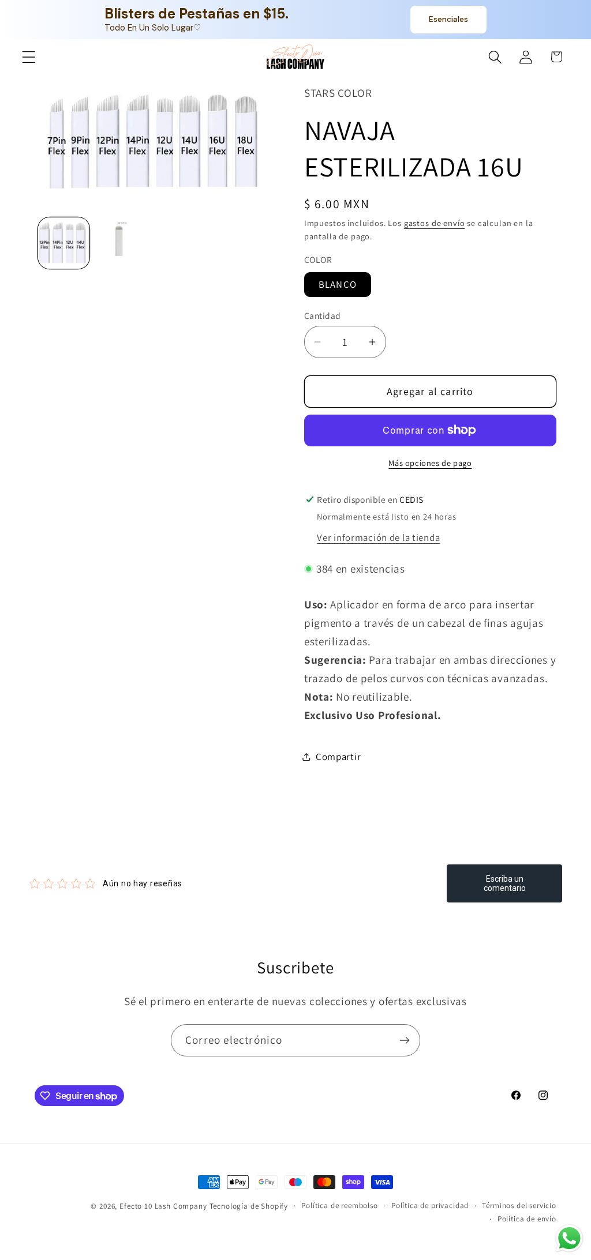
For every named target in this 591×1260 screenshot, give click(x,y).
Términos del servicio (519, 1205)
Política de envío (527, 1219)
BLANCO (338, 284)
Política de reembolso (339, 1205)
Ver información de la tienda (378, 537)
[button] (29, 57)
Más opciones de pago (430, 462)
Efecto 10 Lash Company (163, 1206)
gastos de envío (434, 222)
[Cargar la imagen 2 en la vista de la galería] (122, 243)
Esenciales (448, 19)
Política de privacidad (430, 1205)
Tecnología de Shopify (249, 1206)
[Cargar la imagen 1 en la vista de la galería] (63, 243)
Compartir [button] (338, 756)
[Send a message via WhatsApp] (569, 1238)
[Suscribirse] (404, 1040)
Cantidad (322, 315)
